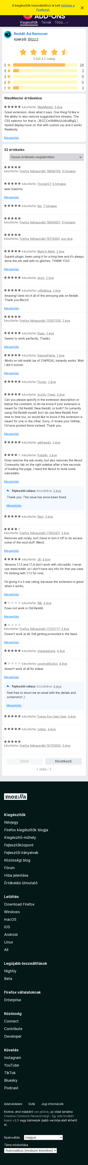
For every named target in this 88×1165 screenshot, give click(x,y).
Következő (63, 761)
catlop (41, 729)
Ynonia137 (44, 184)
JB (39, 559)
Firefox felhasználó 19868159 (40, 171)
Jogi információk (52, 1104)
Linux (8, 942)
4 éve (46, 559)
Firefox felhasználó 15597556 (40, 320)
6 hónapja (59, 184)
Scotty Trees (46, 394)
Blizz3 (33, 39)
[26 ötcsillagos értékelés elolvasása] (45, 65)
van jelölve (41, 1111)
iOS (7, 927)
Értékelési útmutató (21, 883)
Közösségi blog (17, 860)
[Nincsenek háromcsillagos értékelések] (45, 76)
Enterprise (12, 1000)
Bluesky (10, 1080)
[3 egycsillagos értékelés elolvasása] (45, 87)
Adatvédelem (13, 1104)
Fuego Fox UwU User (51, 716)
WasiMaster (45, 107)
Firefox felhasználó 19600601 (40, 222)
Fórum (9, 868)
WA (39, 603)
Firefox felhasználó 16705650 (40, 745)
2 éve (60, 251)
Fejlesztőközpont (19, 845)
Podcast (11, 1088)
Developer (12, 1036)
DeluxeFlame (46, 355)
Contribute (13, 1029)
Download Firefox (19, 904)
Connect (11, 1021)
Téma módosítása (16, 1145)
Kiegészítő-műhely (20, 837)
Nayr (40, 516)
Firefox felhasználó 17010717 (40, 629)
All (6, 950)
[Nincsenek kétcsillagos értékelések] (45, 82)
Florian (41, 382)
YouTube (11, 1065)
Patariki (42, 455)
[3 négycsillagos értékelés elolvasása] (45, 70)
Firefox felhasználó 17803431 (40, 533)
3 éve (61, 394)
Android (11, 934)
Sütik (31, 1104)
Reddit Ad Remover (31, 34)
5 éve (58, 107)
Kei (39, 206)
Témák (46, 22)
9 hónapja (68, 222)
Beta (8, 978)
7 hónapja (50, 206)
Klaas (41, 333)
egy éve (67, 238)
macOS (10, 919)
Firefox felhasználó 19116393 (40, 238)
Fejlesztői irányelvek (21, 852)
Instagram (12, 1057)
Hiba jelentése (16, 875)
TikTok (10, 1073)
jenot (40, 278)
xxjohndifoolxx (47, 663)
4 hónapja (69, 171)
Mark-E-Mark (46, 251)
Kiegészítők (29, 22)
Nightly (10, 971)
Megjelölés (11, 137)
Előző (24, 761)
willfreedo (44, 442)
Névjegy (11, 822)
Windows (12, 912)
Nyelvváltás (12, 1137)
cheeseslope (46, 651)
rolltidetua (44, 290)
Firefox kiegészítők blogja (26, 830)
